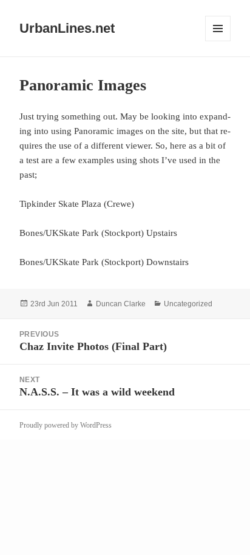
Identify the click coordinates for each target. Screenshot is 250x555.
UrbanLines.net (67, 28)
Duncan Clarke (121, 304)
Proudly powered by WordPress (65, 425)
